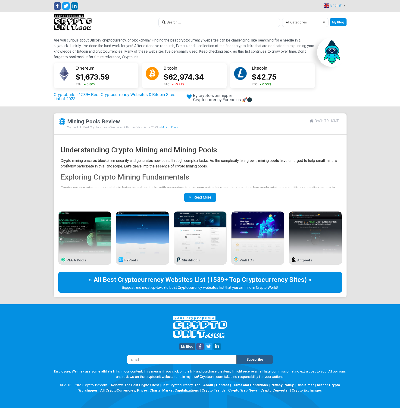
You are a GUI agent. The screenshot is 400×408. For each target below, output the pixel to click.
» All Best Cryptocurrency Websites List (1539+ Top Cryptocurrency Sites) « (200, 279)
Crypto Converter (274, 390)
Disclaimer (305, 385)
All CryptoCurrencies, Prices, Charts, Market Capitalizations (149, 390)
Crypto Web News (243, 390)
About (208, 385)
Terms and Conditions (250, 385)
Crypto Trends (213, 390)
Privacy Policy (282, 385)
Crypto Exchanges (307, 390)
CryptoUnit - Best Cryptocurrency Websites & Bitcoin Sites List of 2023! (112, 127)
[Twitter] (66, 6)
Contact (222, 385)
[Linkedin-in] (74, 6)
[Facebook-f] (57, 6)
